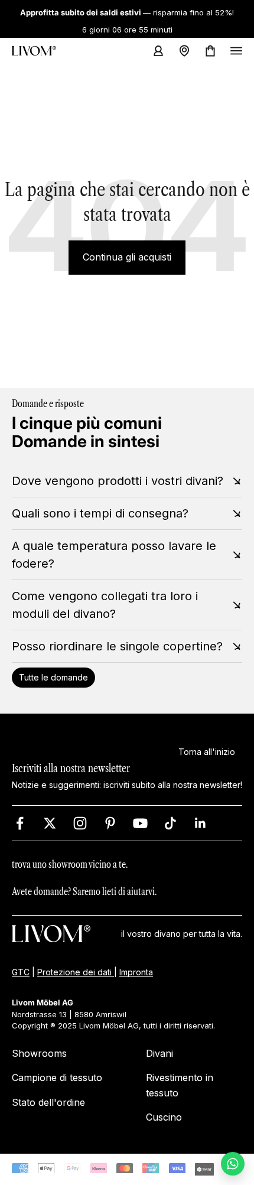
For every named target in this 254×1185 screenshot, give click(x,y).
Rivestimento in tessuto (179, 1085)
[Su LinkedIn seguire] (201, 823)
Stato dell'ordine (48, 1102)
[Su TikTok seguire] (170, 823)
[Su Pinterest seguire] (110, 823)
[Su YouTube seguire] (140, 823)
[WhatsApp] (233, 1164)
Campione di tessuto (57, 1078)
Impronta (136, 972)
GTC (21, 972)
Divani (159, 1053)
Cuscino (164, 1118)
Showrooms (39, 1053)
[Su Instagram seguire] (80, 823)
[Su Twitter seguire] (50, 823)
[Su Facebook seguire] (20, 823)
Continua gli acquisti (127, 257)
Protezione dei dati (75, 972)
